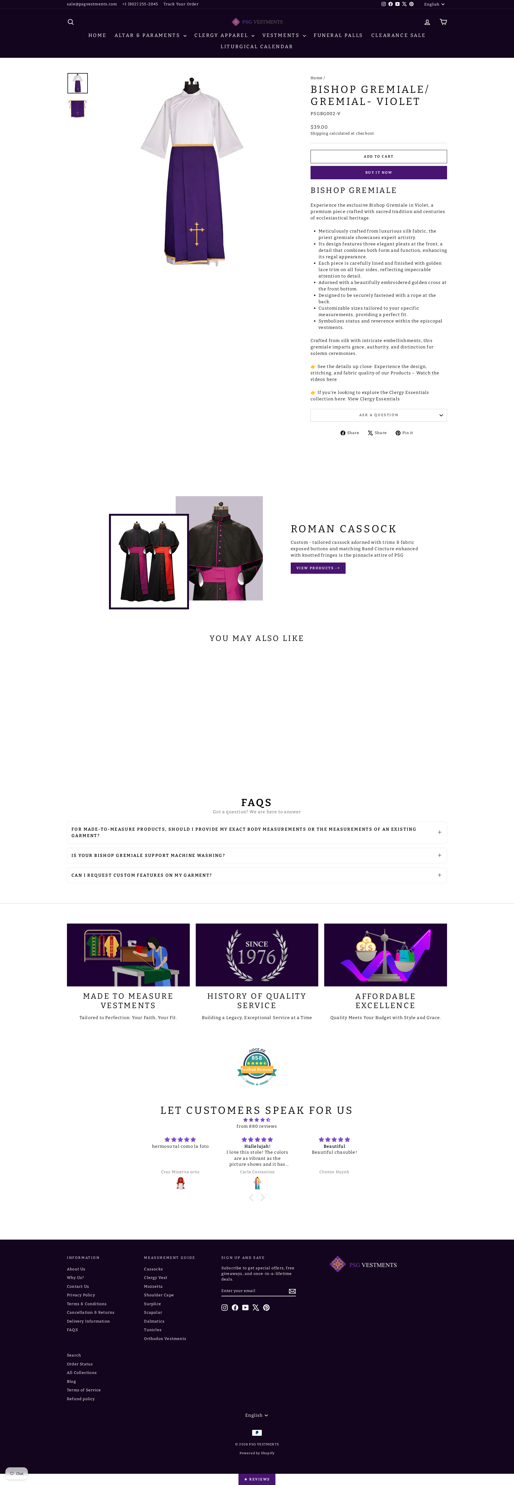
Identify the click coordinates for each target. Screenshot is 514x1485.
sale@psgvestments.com (92, 4)
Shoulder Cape (159, 1295)
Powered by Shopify (257, 1453)
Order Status (80, 1364)
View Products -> (318, 568)
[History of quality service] (257, 955)
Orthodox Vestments (165, 1338)
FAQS (72, 1330)
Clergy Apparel (222, 35)
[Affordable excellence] (385, 955)
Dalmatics (154, 1321)
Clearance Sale (398, 35)
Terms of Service (84, 1390)
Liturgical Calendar (257, 47)
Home (97, 35)
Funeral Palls (338, 35)
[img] (257, 1119)
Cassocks (153, 1269)
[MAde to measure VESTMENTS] (128, 955)
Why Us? (75, 1277)
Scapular (153, 1312)
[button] (252, 1197)
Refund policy (81, 1399)
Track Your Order (181, 4)
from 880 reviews (257, 1126)
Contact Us (78, 1286)
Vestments (282, 35)
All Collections (82, 1372)
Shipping (319, 133)
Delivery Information (88, 1321)
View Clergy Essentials (374, 398)
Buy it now (378, 172)
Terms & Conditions (87, 1304)
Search (74, 1355)
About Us (76, 1269)
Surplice (152, 1304)
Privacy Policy (81, 1295)
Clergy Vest (155, 1277)
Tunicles (153, 1330)
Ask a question (378, 415)
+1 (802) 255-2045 (140, 4)
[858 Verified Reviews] (257, 1088)
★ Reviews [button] (257, 1479)
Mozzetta (153, 1286)
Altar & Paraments (148, 35)
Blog (71, 1381)
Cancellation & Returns (91, 1312)
